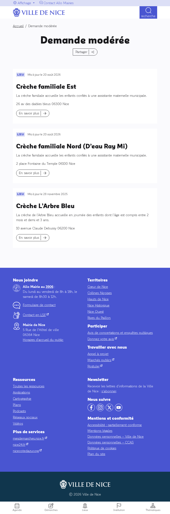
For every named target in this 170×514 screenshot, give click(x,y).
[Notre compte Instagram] (100, 410)
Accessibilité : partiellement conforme (114, 425)
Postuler (94, 366)
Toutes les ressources (28, 386)
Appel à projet (97, 354)
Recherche (148, 16)
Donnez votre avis (102, 339)
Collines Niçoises (99, 293)
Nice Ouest (95, 311)
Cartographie (22, 398)
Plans (17, 405)
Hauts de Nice (98, 299)
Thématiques (153, 510)
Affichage (24, 3)
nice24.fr (20, 444)
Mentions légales (99, 431)
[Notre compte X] (109, 410)
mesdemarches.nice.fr (30, 438)
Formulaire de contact (39, 305)
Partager (81, 52)
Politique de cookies (101, 448)
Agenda (17, 510)
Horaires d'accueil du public (43, 340)
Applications (21, 392)
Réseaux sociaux (25, 417)
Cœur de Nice (97, 287)
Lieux (85, 510)
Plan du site (96, 454)
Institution (119, 510)
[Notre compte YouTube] (118, 410)
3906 (49, 287)
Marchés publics (100, 360)
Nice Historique (98, 305)
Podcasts (19, 411)
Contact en (36, 315)
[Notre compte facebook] (91, 410)
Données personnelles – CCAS (110, 442)
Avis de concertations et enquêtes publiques (120, 333)
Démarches (51, 510)
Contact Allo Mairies (59, 3)
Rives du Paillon (99, 318)
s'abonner (108, 391)
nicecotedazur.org (27, 451)
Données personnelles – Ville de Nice (115, 436)
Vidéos (18, 423)
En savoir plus (29, 113)
